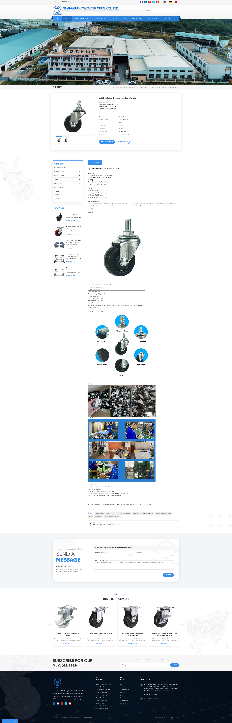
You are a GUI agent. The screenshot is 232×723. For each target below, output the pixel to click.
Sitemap (155, 717)
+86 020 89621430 (151, 694)
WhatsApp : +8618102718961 (62, 2)
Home (57, 19)
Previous (49, 625)
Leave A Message (11, 721)
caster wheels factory (102, 708)
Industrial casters (122, 87)
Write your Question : (101, 560)
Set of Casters (59, 187)
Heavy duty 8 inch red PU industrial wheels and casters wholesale (73, 229)
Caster (67, 19)
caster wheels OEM (101, 703)
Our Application (124, 689)
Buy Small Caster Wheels (163, 513)
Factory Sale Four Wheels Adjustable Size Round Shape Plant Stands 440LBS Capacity (73, 243)
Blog (121, 698)
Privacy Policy (124, 700)
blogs (124, 19)
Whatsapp (122, 141)
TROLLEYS (57, 191)
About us (122, 692)
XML (159, 717)
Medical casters (59, 175)
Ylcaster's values (100, 19)
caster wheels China (102, 692)
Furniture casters (59, 171)
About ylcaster (153, 19)
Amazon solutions (82, 19)
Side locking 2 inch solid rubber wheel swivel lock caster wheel (132, 634)
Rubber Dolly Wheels (95, 516)
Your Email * (140, 552)
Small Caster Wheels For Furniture (143, 513)
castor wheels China (102, 706)
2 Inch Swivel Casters (124, 513)
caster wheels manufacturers (104, 698)
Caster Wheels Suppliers (103, 689)
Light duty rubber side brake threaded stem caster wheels (165, 637)
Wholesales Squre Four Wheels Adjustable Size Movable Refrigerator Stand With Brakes (74, 256)
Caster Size (58, 183)
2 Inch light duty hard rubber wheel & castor (67, 634)
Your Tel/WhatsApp (101, 552)
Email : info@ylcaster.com (79, 2)
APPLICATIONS (58, 199)
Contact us (136, 19)
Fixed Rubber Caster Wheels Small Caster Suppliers (99, 634)
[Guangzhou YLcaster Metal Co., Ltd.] (57, 10)
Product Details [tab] (95, 162)
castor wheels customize (103, 687)
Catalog (167, 19)
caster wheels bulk (101, 700)
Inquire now (106, 141)
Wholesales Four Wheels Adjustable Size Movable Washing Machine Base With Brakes (73, 270)
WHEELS (57, 179)
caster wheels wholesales (103, 684)
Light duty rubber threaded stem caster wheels (117, 547)
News (115, 19)
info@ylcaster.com (153, 698)
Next (183, 625)
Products (122, 687)
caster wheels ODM (101, 695)
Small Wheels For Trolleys (112, 516)
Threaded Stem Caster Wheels (105, 513)
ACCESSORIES (58, 195)
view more (69, 220)
